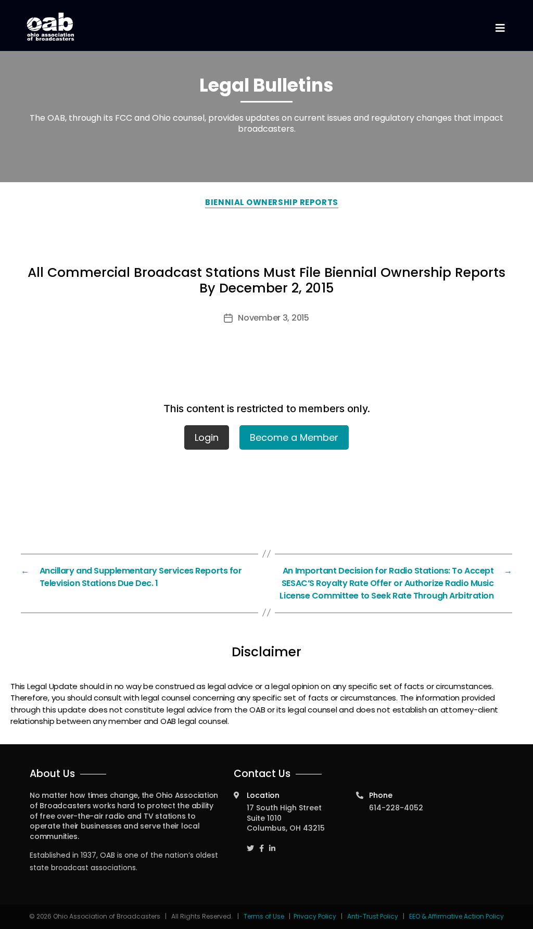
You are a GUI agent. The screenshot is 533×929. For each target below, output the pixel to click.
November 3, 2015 (273, 318)
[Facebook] (261, 844)
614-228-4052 (396, 808)
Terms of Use (265, 916)
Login (207, 437)
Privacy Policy (315, 916)
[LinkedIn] (272, 844)
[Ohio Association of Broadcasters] (50, 26)
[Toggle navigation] (500, 28)
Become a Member (294, 437)
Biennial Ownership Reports (271, 202)
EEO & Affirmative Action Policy (456, 916)
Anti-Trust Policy (372, 916)
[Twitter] (250, 844)
